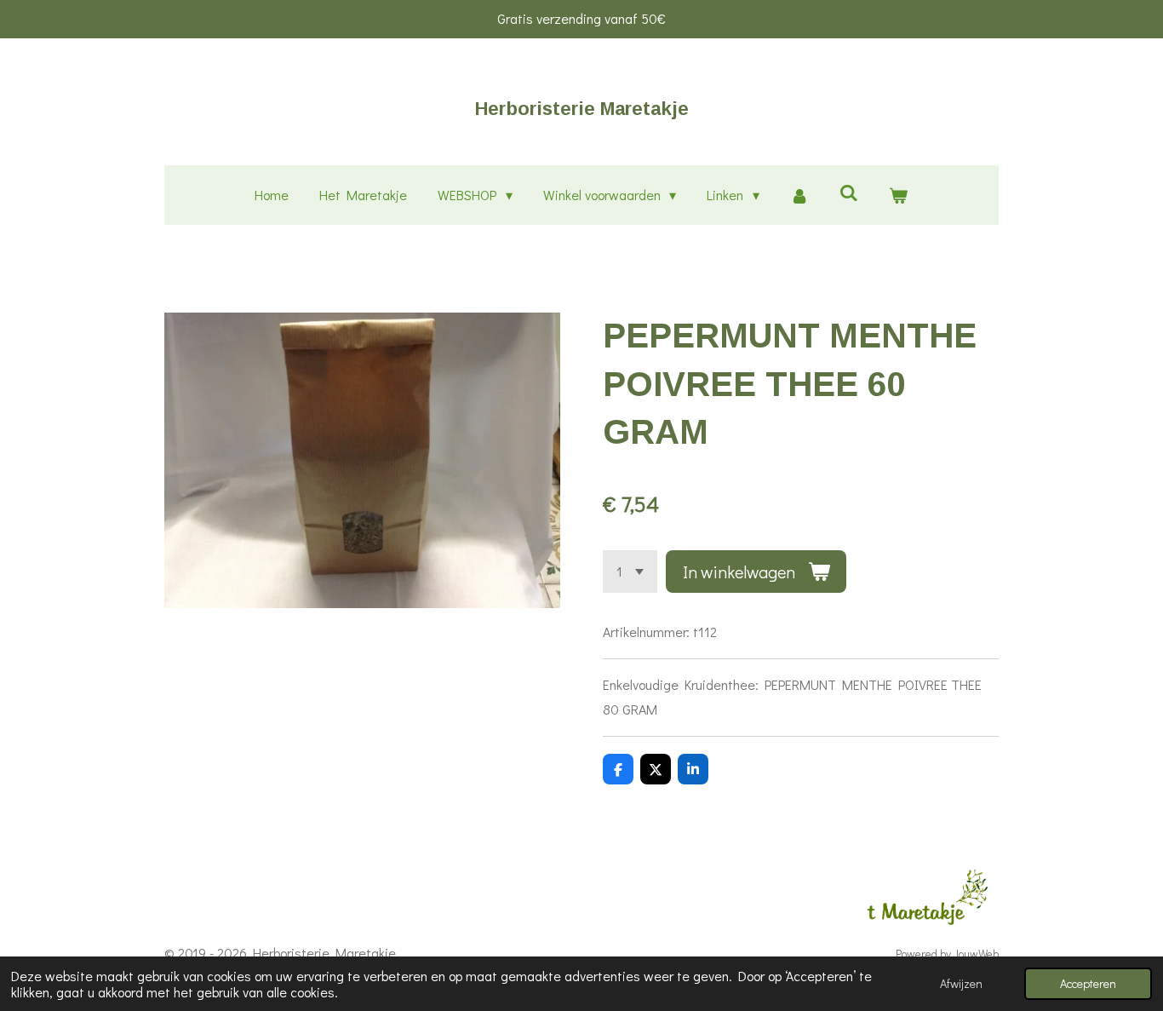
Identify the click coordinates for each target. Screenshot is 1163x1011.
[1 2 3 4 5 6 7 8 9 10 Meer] (630, 571)
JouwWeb (976, 954)
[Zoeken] (848, 192)
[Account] (799, 195)
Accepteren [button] (1088, 983)
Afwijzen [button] (961, 983)
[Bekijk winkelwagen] (898, 195)
